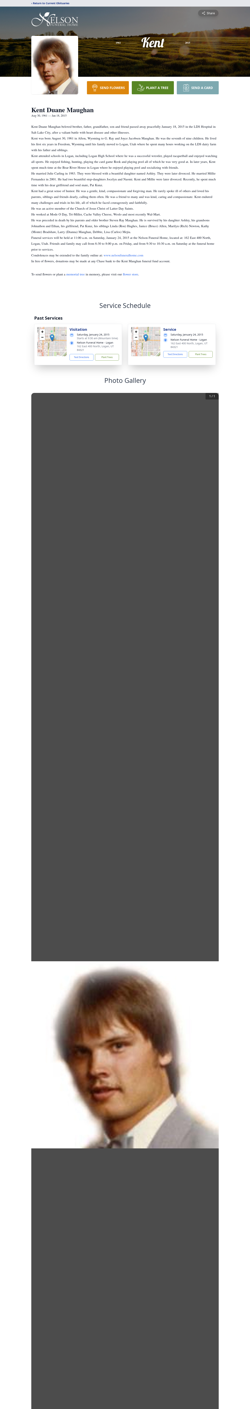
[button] (52, 338)
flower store (130, 274)
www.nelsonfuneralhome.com (123, 255)
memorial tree (75, 274)
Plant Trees (107, 357)
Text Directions (81, 357)
